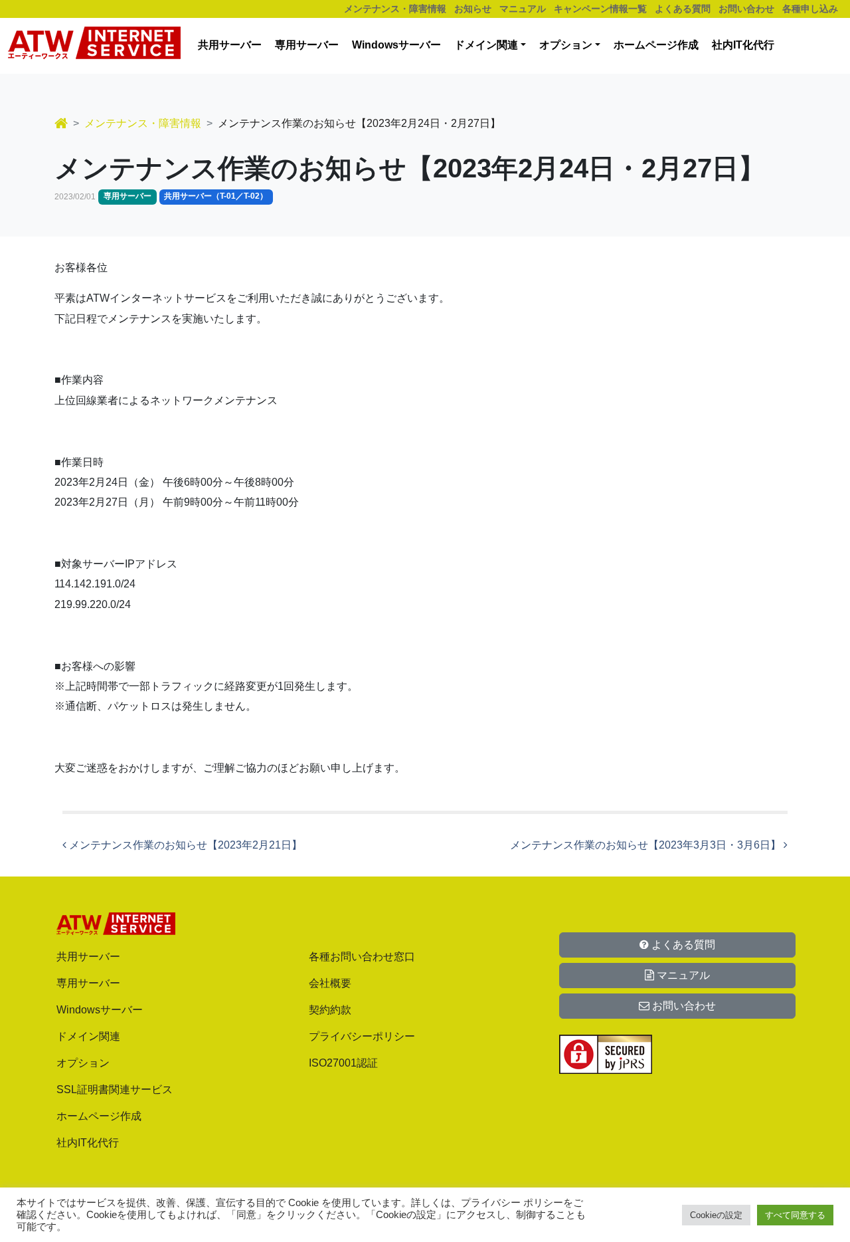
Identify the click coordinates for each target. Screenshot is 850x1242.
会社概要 (330, 983)
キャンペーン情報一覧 (600, 8)
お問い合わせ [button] (682, 1005)
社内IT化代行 (743, 45)
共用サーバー (230, 45)
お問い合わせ (746, 8)
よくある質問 (683, 8)
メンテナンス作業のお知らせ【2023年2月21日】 (184, 845)
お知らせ (472, 8)
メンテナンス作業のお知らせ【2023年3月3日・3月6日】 (647, 845)
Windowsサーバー (396, 45)
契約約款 (330, 1009)
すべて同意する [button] (795, 1215)
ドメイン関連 (486, 45)
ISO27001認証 (343, 1063)
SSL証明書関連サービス (114, 1089)
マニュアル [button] (682, 975)
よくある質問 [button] (682, 944)
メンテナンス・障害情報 (395, 8)
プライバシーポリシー (362, 1036)
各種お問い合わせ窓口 (362, 956)
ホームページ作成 (656, 45)
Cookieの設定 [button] (716, 1215)
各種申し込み (810, 8)
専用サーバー (307, 45)
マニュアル (522, 8)
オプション (565, 45)
